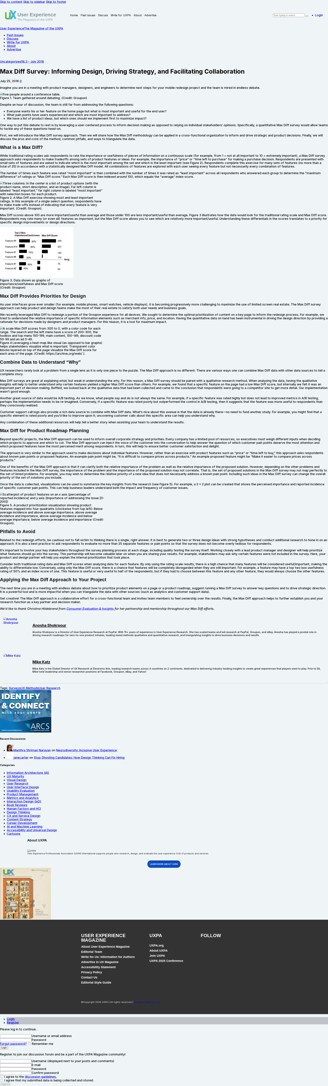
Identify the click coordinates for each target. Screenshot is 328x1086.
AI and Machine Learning (24, 826)
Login (11, 1019)
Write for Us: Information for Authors (108, 957)
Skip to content (11, 2)
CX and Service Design (23, 816)
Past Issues (88, 15)
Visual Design (16, 780)
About (138, 15)
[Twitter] (216, 947)
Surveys (15, 688)
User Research (49, 688)
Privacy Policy (91, 972)
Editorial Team (91, 951)
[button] (21, 81)
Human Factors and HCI (24, 808)
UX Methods (30, 688)
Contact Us (89, 977)
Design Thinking (18, 812)
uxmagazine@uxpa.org (147, 1002)
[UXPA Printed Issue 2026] (25, 918)
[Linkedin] (228, 947)
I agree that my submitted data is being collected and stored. (48, 1080)
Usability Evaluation (21, 790)
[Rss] (240, 947)
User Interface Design (23, 787)
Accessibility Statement (98, 967)
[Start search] (306, 16)
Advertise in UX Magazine (100, 962)
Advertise (150, 15)
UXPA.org (156, 945)
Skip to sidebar (34, 2)
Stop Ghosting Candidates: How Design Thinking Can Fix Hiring (79, 757)
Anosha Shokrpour (49, 625)
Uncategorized (11, 61)
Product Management (22, 794)
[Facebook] (205, 947)
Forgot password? (13, 1044)
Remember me (42, 1044)
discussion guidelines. (41, 1076)
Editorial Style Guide (96, 982)
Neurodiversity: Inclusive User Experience (86, 750)
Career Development (22, 823)
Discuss (103, 15)
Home (74, 15)
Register (13, 1022)
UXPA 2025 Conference (166, 961)
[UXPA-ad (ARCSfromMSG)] (25, 731)
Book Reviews (17, 805)
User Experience (36, 14)
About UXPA (158, 950)
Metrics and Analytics (23, 798)
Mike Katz (41, 662)
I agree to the (30, 1076)
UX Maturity (15, 776)
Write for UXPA (121, 15)
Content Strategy (19, 819)
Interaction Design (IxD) (24, 801)
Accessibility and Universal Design (32, 830)
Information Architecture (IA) (28, 773)
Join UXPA (157, 955)
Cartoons (13, 834)
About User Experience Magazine (105, 946)
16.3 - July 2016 (33, 61)
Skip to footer (56, 2)
